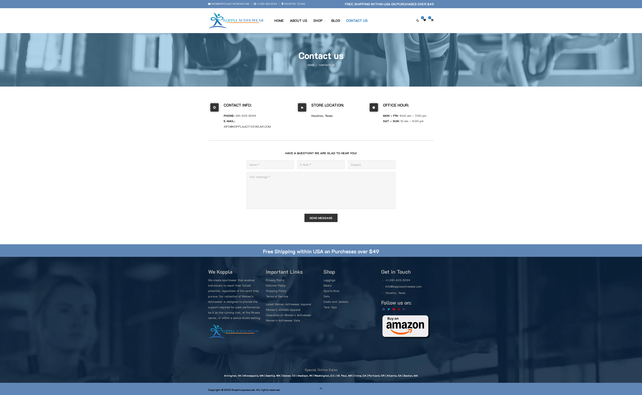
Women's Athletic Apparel (283, 310)
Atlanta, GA (394, 375)
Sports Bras (331, 291)
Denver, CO (289, 375)
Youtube (394, 309)
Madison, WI (304, 375)
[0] (432, 20)
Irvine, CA (360, 375)
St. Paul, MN (344, 375)
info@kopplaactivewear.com (230, 3)
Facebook (384, 309)
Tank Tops (330, 307)
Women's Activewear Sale (283, 320)
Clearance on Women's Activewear (288, 315)
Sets (327, 296)
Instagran (404, 309)
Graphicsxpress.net (243, 389)
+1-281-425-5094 (267, 3)
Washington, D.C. (324, 375)
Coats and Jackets (336, 302)
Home (310, 65)
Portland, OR (376, 375)
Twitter (389, 309)
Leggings (329, 280)
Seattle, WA (273, 375)
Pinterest (399, 309)
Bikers (328, 285)
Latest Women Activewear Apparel (288, 304)
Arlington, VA (232, 375)
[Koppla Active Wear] (236, 20)
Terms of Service (277, 296)
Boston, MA (411, 375)
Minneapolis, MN (253, 375)
